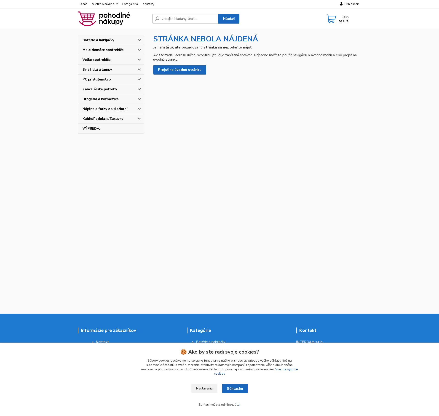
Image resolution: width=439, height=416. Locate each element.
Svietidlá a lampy (97, 69)
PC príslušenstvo (97, 79)
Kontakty (148, 4)
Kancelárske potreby (100, 89)
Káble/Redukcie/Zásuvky (103, 118)
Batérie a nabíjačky (98, 40)
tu (238, 405)
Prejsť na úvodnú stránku (179, 69)
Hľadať (229, 18)
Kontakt (102, 342)
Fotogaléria (130, 4)
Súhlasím (235, 388)
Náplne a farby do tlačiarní (105, 109)
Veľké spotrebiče (97, 59)
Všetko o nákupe (103, 4)
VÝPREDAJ (91, 128)
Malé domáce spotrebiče (103, 50)
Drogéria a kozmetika (101, 99)
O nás (83, 4)
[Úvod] (113, 18)
